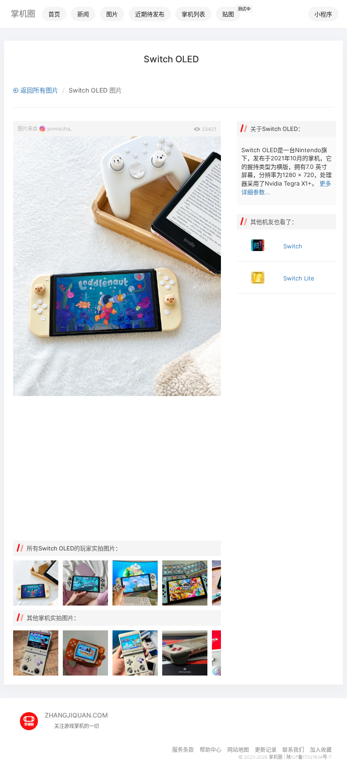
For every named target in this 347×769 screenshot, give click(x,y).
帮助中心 (210, 749)
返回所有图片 (38, 90)
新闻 (83, 14)
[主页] (32, 718)
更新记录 (266, 749)
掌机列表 (193, 14)
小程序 (323, 14)
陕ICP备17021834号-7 (309, 757)
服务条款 (183, 749)
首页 (54, 14)
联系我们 (293, 749)
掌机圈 (23, 14)
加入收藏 (321, 749)
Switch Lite (298, 278)
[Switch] (257, 245)
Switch (292, 246)
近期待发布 (149, 14)
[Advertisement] (117, 468)
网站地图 (238, 749)
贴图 (228, 14)
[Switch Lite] (257, 277)
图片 (112, 14)
